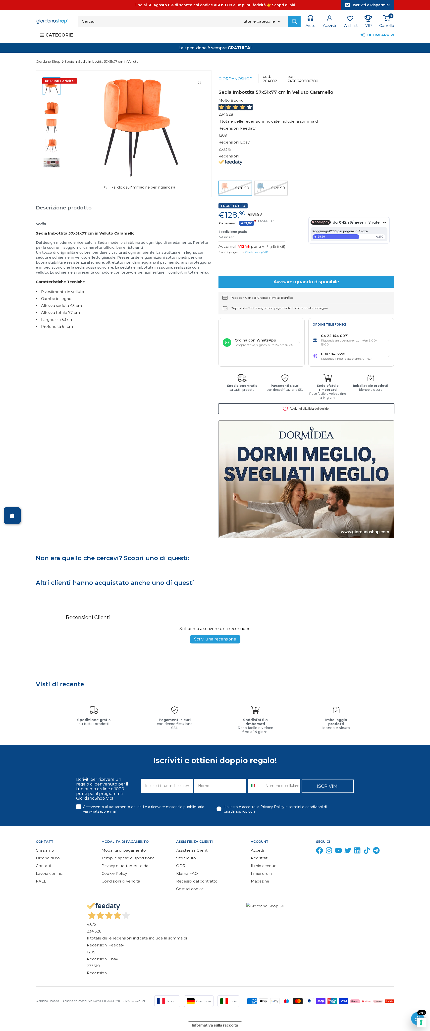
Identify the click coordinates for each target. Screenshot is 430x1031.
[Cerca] (294, 21)
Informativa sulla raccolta (215, 1025)
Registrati (259, 858)
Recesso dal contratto (196, 881)
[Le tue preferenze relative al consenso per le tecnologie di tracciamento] (421, 1022)
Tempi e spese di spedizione (128, 858)
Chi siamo (45, 850)
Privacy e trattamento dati (126, 865)
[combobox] (255, 786)
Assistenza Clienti (192, 850)
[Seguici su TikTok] (366, 851)
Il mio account (264, 865)
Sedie (69, 61)
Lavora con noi (49, 873)
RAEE (41, 881)
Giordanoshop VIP (256, 252)
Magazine (260, 881)
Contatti (43, 865)
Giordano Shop (48, 61)
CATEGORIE (59, 35)
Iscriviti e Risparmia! (371, 5)
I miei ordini (261, 873)
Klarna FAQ (187, 873)
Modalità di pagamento (124, 850)
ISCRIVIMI (328, 786)
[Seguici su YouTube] (338, 851)
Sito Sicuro (186, 858)
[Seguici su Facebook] (319, 851)
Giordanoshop (235, 78)
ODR (180, 865)
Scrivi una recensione (215, 639)
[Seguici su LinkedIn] (357, 851)
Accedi (257, 850)
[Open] (12, 515)
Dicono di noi (48, 858)
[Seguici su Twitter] (347, 851)
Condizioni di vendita (121, 881)
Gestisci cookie (190, 888)
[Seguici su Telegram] (376, 851)
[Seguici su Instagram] (328, 851)
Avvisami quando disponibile (306, 282)
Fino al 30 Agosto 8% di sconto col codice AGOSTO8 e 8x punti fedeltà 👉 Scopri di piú (214, 5)
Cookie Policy (114, 873)
